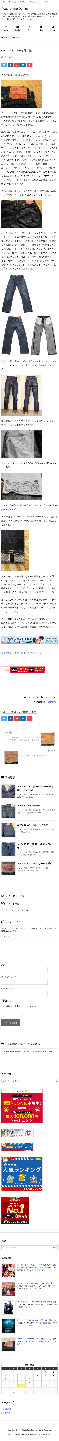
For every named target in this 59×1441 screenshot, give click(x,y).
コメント (5, 936)
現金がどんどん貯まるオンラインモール (21, 653)
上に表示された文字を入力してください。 (19, 1006)
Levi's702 (35, 697)
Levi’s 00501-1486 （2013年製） (34, 863)
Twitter (22, 2)
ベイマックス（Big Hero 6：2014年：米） (35, 1283)
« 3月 (14, 1392)
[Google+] (17, 65)
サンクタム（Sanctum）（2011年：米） (35, 1320)
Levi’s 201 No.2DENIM (28, 805)
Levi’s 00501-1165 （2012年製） (32, 1338)
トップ (6, 37)
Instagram (32, 2)
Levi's (17, 37)
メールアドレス (8, 977)
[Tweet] (4, 65)
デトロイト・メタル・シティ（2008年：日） (37, 1265)
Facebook (13, 2)
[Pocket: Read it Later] (29, 65)
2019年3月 (6, 1409)
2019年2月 (6, 1413)
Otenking (52, 701)
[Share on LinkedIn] (23, 65)
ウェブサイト (7, 988)
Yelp (4, 2)
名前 (4, 965)
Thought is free (44, 1434)
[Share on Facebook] (10, 65)
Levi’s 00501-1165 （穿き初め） (33, 825)
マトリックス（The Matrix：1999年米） (35, 1302)
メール (41, 2)
